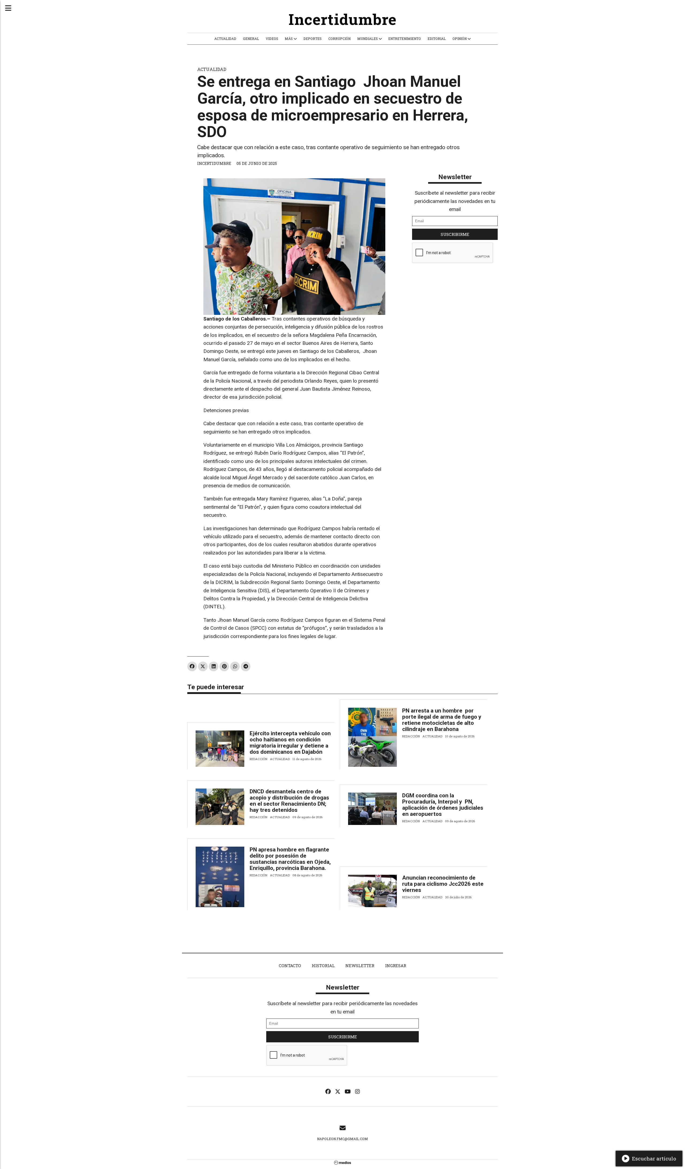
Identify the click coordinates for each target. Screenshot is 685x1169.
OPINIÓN (459, 38)
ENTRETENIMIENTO (404, 38)
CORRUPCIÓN (339, 38)
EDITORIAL (437, 38)
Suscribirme (455, 234)
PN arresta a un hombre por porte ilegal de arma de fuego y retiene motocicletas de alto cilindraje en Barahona (441, 719)
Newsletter (455, 177)
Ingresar (395, 965)
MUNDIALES (368, 38)
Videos (272, 38)
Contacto (290, 965)
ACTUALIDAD (225, 38)
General (251, 38)
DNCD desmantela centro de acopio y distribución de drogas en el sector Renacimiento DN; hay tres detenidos (289, 800)
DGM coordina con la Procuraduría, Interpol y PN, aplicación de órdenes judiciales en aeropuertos (442, 804)
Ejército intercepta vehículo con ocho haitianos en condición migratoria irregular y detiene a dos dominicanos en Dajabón (290, 742)
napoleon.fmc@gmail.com (342, 1139)
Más (289, 38)
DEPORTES (312, 38)
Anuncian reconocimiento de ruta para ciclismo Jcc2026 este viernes (443, 883)
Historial (323, 965)
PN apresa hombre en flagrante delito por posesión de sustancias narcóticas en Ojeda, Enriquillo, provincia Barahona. (290, 858)
